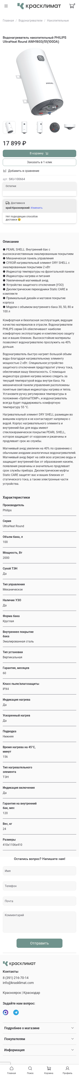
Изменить (37, 207)
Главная (8, 20)
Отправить (39, 943)
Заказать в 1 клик (39, 162)
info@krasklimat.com (18, 983)
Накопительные (58, 20)
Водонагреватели (30, 20)
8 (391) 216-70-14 (15, 978)
